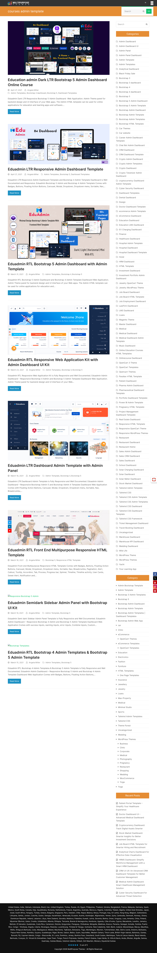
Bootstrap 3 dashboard (130, 82)
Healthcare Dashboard (129, 238)
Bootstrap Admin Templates (132, 119)
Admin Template (52, 476)
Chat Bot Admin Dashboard (132, 145)
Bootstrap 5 (52, 93)
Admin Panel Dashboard (130, 55)
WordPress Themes (128, 560)
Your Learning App (127, 569)
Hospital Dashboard (128, 248)
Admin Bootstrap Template (130, 585)
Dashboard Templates (67, 93)
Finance (122, 234)
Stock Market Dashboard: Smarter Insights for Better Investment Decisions (129, 836)
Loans (122, 315)
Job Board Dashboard (129, 292)
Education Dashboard (129, 220)
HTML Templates (126, 671)
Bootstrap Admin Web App (130, 621)
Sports (121, 712)
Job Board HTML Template (131, 297)
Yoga (122, 782)
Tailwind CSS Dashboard (130, 506)
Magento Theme (126, 319)
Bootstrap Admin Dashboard (132, 110)
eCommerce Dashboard (130, 216)
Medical (122, 328)
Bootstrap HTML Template (131, 124)
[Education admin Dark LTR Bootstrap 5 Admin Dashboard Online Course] (59, 48)
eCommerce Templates (128, 643)
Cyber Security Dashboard (131, 188)
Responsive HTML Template (68, 560)
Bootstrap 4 (66, 274)
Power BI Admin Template (131, 402)
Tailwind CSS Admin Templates (133, 502)
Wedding (122, 734)
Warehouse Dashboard (129, 537)
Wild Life (123, 550)
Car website (124, 133)
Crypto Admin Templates (130, 163)
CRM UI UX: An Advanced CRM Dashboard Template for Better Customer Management (132, 873)
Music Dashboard (127, 345)
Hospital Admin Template (131, 243)
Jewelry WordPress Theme (131, 287)
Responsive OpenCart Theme (132, 428)
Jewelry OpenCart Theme (131, 283)
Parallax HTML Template (130, 376)
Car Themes (124, 128)
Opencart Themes (127, 372)
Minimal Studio (125, 707)
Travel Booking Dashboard (131, 528)
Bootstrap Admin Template (131, 114)
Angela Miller (33, 90)
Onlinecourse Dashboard (130, 358)
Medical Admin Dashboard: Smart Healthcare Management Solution (130, 884)
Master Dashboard (127, 324)
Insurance (122, 680)
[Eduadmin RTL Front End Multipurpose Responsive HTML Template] (59, 527)
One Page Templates (129, 675)
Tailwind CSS (125, 492)
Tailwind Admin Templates (130, 716)
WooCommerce (127, 778)
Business (124, 743)
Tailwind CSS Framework (130, 518)
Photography (126, 759)
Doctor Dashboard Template (132, 206)
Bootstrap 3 (124, 78)
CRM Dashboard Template (131, 154)
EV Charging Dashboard (130, 229)
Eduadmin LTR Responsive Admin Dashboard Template (55, 169)
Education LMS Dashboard (131, 225)
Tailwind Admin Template (130, 488)
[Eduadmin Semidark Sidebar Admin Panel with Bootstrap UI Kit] (23, 596)
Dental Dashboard (127, 197)
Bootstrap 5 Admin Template (132, 105)
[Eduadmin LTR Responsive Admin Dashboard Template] (59, 144)
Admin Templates (18, 93)
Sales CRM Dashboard (129, 456)
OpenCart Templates (128, 367)
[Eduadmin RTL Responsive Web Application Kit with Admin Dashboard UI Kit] (59, 329)
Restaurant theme (127, 447)
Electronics (123, 657)
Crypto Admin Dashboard (131, 159)
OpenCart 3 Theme (128, 362)
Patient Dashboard (127, 381)
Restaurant (124, 437)
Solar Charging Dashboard (131, 469)
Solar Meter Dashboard (130, 479)
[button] (152, 3)
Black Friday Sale (127, 73)
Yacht (121, 564)
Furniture (122, 666)
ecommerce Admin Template (132, 211)
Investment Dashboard (129, 270)
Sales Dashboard (127, 460)
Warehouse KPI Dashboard (131, 541)
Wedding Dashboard (128, 546)
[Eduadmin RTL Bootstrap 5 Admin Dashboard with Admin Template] (59, 232)
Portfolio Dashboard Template (133, 398)
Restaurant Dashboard (129, 442)
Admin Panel (125, 50)
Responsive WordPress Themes (133, 433)
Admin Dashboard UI (128, 46)
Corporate (124, 751)
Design (122, 202)
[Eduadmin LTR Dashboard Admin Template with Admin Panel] (59, 430)
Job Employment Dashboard (132, 301)
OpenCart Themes (128, 639)
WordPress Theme (127, 555)
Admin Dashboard (127, 41)
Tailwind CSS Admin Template (133, 497)
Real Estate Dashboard (129, 419)
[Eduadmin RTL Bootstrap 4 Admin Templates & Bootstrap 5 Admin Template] (18, 645)
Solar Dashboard (127, 474)
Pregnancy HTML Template (131, 407)
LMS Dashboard (126, 310)
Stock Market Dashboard (130, 483)
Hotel (121, 257)
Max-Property (124, 698)
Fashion (121, 661)
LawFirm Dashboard (128, 306)
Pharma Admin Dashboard (131, 385)
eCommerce (123, 634)
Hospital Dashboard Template (133, 252)
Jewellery (122, 684)
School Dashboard (127, 465)
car (119, 625)
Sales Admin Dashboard (130, 451)
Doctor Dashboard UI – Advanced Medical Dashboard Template (130, 817)
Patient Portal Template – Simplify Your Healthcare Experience (129, 806)
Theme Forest (124, 725)
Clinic (120, 630)
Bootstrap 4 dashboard (36, 93)
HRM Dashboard (126, 261)
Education (122, 652)
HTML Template (126, 266)
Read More (14, 111)
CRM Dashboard (126, 150)
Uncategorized (126, 532)
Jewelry (121, 689)
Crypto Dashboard (127, 168)
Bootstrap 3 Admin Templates (132, 594)
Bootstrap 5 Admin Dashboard (133, 101)
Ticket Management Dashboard (133, 523)
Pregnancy (125, 763)
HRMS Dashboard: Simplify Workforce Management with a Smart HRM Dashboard (130, 862)
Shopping (124, 770)
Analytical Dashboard (129, 69)
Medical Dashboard (128, 333)
